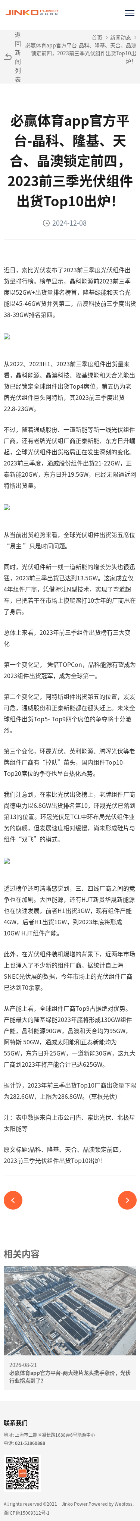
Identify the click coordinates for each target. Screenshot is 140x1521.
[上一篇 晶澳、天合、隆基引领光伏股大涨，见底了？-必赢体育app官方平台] (16, 1200)
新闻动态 (120, 37)
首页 (97, 37)
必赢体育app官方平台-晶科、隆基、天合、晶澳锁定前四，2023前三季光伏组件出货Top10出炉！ (80, 53)
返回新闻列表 (18, 57)
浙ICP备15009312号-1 (27, 1512)
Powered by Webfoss (110, 1503)
